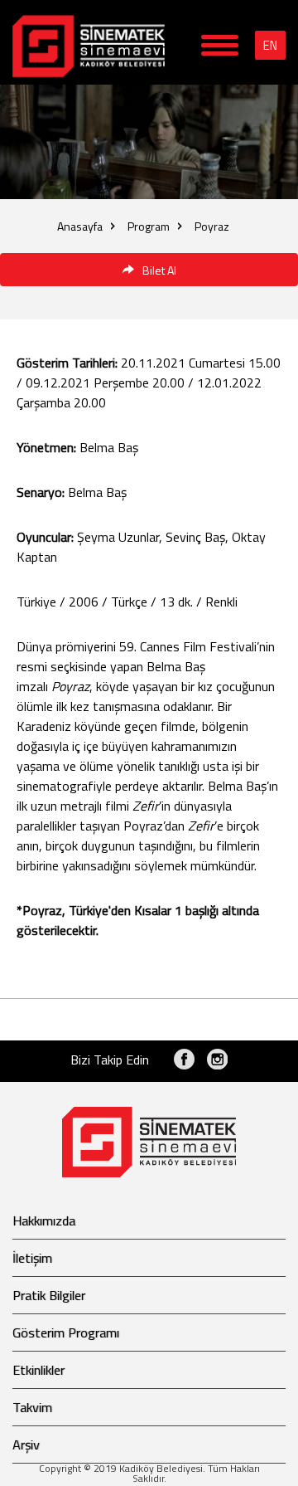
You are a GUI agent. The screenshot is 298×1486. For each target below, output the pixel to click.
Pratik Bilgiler (48, 1295)
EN (270, 45)
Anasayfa (80, 226)
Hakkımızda (43, 1220)
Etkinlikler (38, 1370)
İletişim (32, 1258)
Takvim (32, 1407)
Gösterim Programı (65, 1332)
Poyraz (212, 226)
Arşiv (26, 1444)
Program (148, 226)
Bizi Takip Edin (109, 1059)
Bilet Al (159, 270)
